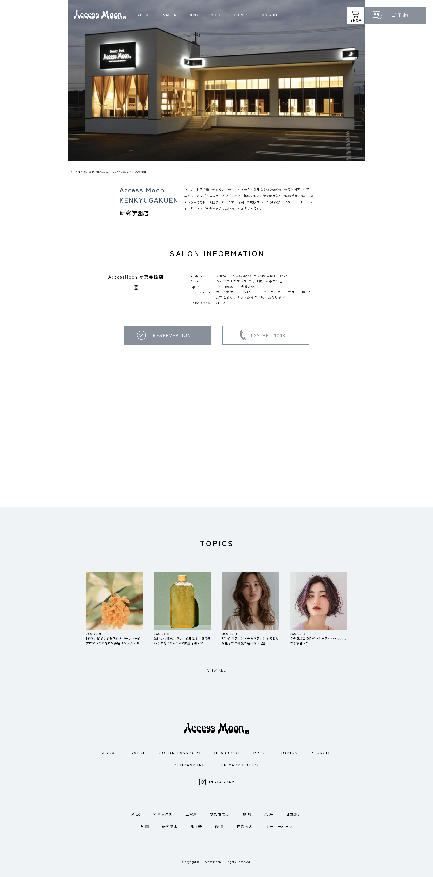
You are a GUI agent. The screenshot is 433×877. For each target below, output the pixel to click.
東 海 (269, 814)
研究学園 (170, 826)
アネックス (163, 814)
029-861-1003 (268, 335)
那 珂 (247, 814)
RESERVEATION (172, 335)
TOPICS (241, 14)
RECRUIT (269, 14)
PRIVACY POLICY (240, 764)
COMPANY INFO (191, 764)
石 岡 (144, 826)
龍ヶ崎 (196, 826)
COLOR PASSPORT (180, 752)
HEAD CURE (227, 752)
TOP (72, 172)
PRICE (216, 14)
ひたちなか (220, 814)
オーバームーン (279, 826)
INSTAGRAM (222, 781)
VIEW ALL (216, 670)
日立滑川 (294, 814)
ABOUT (144, 14)
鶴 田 (219, 826)
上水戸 (191, 814)
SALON (170, 14)
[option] (216, 80)
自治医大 (245, 826)
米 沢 (135, 814)
